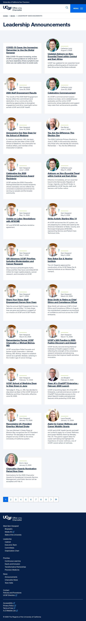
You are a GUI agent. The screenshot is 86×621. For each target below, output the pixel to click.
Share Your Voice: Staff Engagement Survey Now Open (21, 300)
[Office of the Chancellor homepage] (11, 8)
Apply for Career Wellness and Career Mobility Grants (62, 425)
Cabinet (8, 542)
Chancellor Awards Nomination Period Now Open (21, 469)
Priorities (6, 558)
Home (5, 16)
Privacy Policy (9, 605)
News (12, 16)
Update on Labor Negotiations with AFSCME (20, 219)
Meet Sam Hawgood (11, 526)
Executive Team (11, 545)
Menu (76, 8)
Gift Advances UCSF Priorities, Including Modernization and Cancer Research (21, 261)
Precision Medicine (12, 570)
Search (66, 7)
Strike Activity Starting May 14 (62, 218)
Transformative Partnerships (15, 567)
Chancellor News (11, 580)
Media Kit (10, 532)
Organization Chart (12, 551)
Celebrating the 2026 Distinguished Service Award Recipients (20, 176)
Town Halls (9, 583)
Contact (6, 590)
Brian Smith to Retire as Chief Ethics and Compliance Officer (62, 300)
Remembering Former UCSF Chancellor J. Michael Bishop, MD (20, 343)
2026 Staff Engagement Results (21, 92)
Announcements (11, 577)
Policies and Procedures (12, 593)
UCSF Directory (10, 595)
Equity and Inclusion (12, 564)
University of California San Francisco (16, 2)
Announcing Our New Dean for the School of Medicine (21, 134)
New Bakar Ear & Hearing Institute (60, 259)
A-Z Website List (10, 610)
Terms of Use (9, 608)
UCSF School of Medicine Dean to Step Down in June (21, 384)
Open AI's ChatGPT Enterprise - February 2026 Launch (63, 384)
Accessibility (9, 603)
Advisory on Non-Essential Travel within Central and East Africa (63, 174)
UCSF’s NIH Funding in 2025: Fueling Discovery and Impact (62, 341)
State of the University (13, 535)
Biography (8, 529)
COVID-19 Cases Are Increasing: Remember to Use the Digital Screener (22, 50)
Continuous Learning (13, 561)
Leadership (7, 539)
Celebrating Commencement (61, 92)
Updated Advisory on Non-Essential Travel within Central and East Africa (62, 56)
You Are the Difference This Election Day (61, 134)
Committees (9, 548)
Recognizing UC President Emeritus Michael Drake (19, 425)
